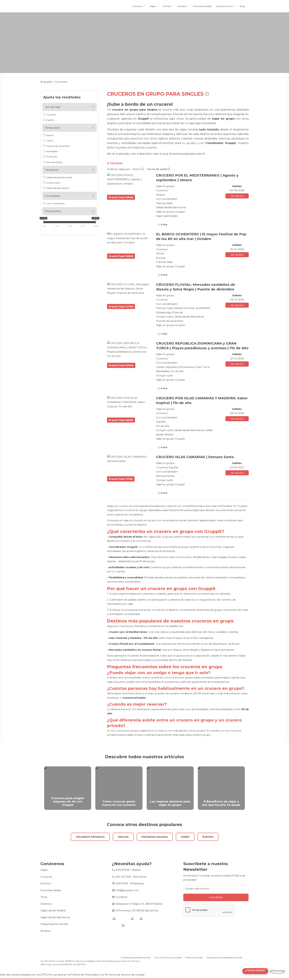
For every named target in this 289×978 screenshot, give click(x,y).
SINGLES (123, 836)
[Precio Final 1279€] (129, 288)
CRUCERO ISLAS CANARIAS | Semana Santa (195, 457)
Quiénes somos (224, 6)
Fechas (167, 6)
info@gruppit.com (127, 890)
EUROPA (208, 836)
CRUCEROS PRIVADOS (90, 836)
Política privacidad (194, 957)
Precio (136, 169)
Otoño (49, 140)
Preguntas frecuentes (54, 924)
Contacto (121, 897)
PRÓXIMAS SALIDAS (155, 836)
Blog (242, 6)
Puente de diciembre (58, 146)
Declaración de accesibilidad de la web (224, 957)
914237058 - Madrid (128, 869)
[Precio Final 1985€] (129, 238)
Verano (50, 135)
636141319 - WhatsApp (130, 883)
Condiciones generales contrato (136, 957)
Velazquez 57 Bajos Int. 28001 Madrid (139, 903)
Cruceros (137, 6)
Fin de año (52, 156)
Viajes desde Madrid (53, 910)
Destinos (46, 903)
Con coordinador (55, 203)
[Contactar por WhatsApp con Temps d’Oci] (277, 971)
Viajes (152, 6)
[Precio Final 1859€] (129, 402)
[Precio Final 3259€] (129, 349)
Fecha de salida (157, 169)
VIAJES (185, 836)
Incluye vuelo (53, 182)
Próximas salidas (50, 890)
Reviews (45, 930)
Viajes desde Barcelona (55, 917)
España (50, 120)
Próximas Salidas (202, 6)
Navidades (52, 151)
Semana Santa (54, 162)
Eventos (182, 6)
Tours (43, 897)
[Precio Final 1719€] (129, 459)
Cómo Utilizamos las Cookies (168, 957)
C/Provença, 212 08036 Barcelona (137, 910)
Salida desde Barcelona (59, 177)
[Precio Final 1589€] (129, 179)
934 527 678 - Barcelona (131, 876)
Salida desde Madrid (57, 188)
